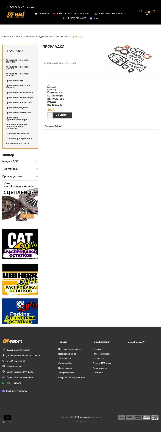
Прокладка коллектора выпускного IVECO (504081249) (55, 98)
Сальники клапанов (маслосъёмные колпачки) (17, 126)
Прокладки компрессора (19, 97)
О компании (98, 373)
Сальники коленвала (17, 133)
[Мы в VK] (3, 421)
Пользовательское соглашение (101, 356)
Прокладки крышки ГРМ (19, 102)
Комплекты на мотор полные (17, 74)
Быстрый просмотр (51, 88)
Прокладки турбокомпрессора (16, 118)
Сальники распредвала (19, 138)
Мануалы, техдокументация (71, 377)
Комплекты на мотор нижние (17, 68)
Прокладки (15, 50)
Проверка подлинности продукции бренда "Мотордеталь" (69, 354)
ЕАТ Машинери (82, 417)
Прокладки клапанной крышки (18, 86)
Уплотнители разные (17, 143)
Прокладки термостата (18, 112)
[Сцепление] (20, 201)
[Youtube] (10, 421)
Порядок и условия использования (102, 365)
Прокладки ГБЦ (14, 80)
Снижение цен (65, 363)
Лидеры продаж (66, 373)
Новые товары (65, 368)
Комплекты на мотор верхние (17, 61)
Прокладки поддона (17, 107)
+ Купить (62, 115)
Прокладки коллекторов (19, 92)
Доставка (97, 349)
